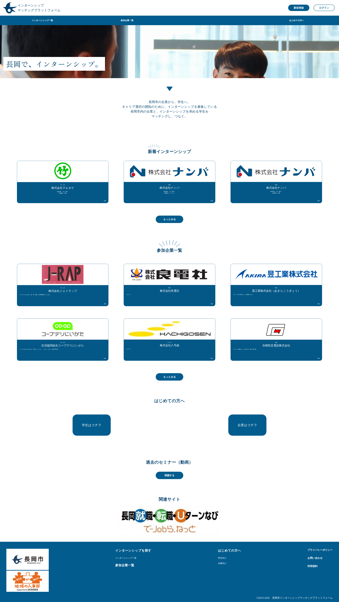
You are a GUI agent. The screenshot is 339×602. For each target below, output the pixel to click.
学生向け (222, 557)
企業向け (222, 563)
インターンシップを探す (133, 550)
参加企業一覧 (124, 565)
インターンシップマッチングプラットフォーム (39, 8)
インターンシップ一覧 (125, 557)
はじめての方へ (229, 550)
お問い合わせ (315, 558)
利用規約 (312, 566)
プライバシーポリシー (320, 550)
